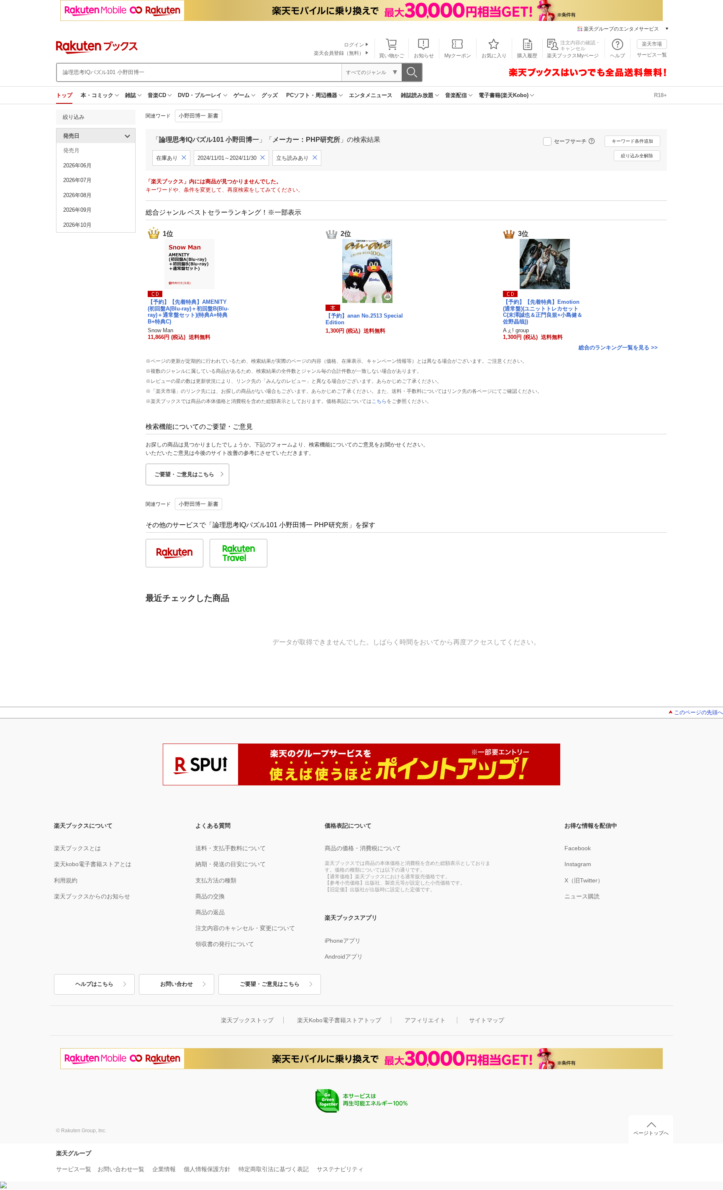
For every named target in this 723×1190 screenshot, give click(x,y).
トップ (64, 95)
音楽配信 (456, 95)
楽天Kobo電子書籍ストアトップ (339, 1020)
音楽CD (157, 95)
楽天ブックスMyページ (573, 56)
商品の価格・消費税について (363, 848)
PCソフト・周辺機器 (311, 95)
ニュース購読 (582, 896)
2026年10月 (77, 225)
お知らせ (424, 56)
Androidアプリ (344, 956)
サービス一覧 (652, 55)
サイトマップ (486, 1020)
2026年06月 (77, 165)
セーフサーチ (570, 141)
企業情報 (164, 1169)
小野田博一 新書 (198, 116)
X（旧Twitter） (583, 880)
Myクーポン (457, 56)
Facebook (577, 848)
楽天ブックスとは (77, 848)
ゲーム (241, 95)
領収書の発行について (224, 944)
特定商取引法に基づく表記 (273, 1169)
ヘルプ (617, 56)
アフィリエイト (425, 1020)
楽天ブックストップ (247, 1020)
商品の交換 (210, 896)
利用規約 (65, 880)
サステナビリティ (340, 1169)
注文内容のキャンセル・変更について (245, 928)
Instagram (577, 864)
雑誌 (130, 95)
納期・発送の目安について (230, 864)
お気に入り (494, 56)
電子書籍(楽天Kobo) (503, 95)
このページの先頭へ (698, 712)
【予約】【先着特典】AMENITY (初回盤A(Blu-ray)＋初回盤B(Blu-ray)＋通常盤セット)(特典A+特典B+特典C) (188, 312)
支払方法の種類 (215, 880)
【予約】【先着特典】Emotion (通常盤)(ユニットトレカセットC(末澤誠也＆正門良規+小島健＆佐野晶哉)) (542, 312)
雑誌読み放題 (417, 95)
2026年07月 (77, 180)
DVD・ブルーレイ (200, 95)
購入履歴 (527, 56)
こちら (379, 401)
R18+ (660, 95)
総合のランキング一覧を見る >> (618, 347)
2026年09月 (77, 210)
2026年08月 (77, 195)
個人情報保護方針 (207, 1169)
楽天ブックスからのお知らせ (92, 896)
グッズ (270, 95)
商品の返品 (210, 912)
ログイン (354, 45)
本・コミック (97, 95)
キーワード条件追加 (632, 141)
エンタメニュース (370, 95)
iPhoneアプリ (343, 940)
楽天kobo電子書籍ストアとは (92, 864)
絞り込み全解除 (637, 155)
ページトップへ (651, 1133)
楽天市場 (652, 44)
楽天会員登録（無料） (339, 53)
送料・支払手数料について (230, 848)
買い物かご (391, 56)
